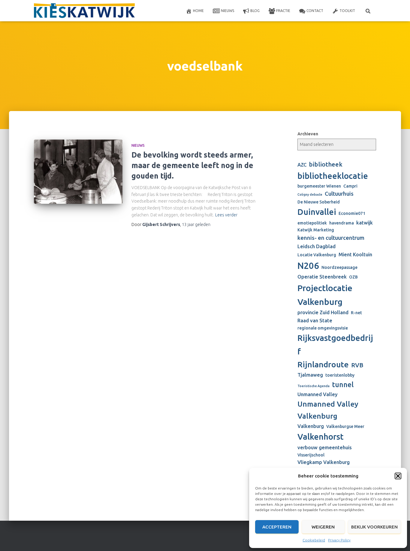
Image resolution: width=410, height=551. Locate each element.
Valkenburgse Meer (345, 426)
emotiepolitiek (312, 223)
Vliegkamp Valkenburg (323, 462)
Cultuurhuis (339, 194)
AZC (301, 164)
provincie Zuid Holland (322, 312)
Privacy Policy (339, 540)
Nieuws (227, 11)
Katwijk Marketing (315, 229)
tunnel (343, 384)
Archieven (307, 133)
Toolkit (347, 11)
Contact (314, 11)
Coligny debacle (309, 194)
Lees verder (226, 214)
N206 (308, 266)
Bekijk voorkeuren (374, 526)
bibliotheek (325, 164)
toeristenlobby (339, 375)
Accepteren (276, 526)
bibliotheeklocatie (332, 175)
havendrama (341, 223)
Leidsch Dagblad (316, 246)
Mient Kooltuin (355, 254)
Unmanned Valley (317, 394)
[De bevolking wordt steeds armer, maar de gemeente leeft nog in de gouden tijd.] (78, 172)
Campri (350, 186)
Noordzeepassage (339, 267)
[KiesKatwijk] (84, 10)
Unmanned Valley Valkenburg (327, 410)
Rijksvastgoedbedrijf (335, 344)
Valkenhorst (320, 436)
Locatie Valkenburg (316, 254)
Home (198, 11)
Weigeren (323, 526)
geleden (196, 224)
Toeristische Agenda (313, 386)
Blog (255, 11)
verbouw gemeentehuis (324, 447)
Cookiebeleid (314, 540)
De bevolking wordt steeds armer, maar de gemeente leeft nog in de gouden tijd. (192, 165)
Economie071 (352, 213)
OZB (353, 277)
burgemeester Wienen (319, 186)
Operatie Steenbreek (322, 276)
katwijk (364, 222)
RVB (357, 365)
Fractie (283, 11)
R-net (356, 312)
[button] (398, 476)
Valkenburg (310, 426)
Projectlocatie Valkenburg (324, 294)
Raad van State (314, 320)
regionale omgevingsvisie (322, 328)
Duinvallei (316, 211)
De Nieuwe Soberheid (318, 202)
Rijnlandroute (323, 364)
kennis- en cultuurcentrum (330, 238)
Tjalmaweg (310, 375)
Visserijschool (310, 455)
